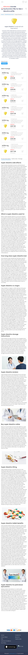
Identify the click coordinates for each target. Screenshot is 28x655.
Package (20, 158)
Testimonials (14, 158)
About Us (17, 637)
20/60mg (4, 63)
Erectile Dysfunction (9, 14)
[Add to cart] (23, 78)
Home (2, 14)
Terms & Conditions (6, 641)
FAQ (2, 639)
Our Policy (3, 643)
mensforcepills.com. (13, 653)
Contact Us (18, 635)
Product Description (6, 158)
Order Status (4, 637)
